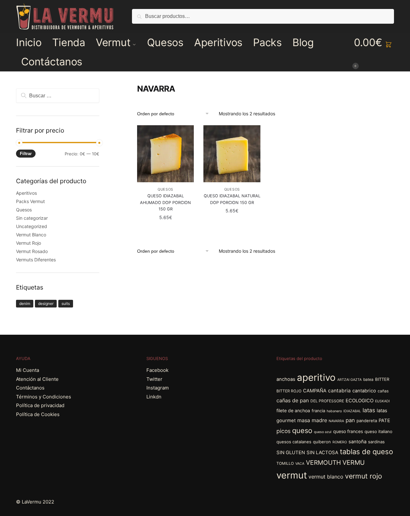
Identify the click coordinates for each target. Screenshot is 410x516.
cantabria (339, 391)
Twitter (154, 379)
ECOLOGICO (359, 401)
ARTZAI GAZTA (349, 380)
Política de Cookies (38, 414)
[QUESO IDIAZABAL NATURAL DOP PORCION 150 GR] (231, 153)
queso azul (323, 432)
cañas (383, 391)
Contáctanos (30, 388)
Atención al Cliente (37, 379)
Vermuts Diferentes (36, 259)
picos (283, 431)
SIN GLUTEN (290, 452)
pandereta (367, 420)
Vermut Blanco (31, 234)
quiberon (322, 441)
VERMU (353, 462)
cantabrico (364, 391)
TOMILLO (285, 463)
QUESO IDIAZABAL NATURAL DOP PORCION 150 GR (232, 199)
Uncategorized (31, 226)
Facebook (157, 370)
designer (45, 303)
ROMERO (339, 442)
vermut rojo (363, 476)
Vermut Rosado (32, 251)
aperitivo (316, 377)
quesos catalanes (293, 441)
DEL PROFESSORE (327, 400)
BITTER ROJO (288, 391)
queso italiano (378, 431)
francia (318, 410)
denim (24, 303)
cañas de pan (292, 400)
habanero (334, 411)
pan (350, 420)
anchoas (285, 379)
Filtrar (26, 153)
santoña (357, 442)
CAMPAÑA (314, 391)
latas (369, 410)
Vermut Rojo (28, 243)
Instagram (157, 388)
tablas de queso (366, 451)
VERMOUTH (323, 462)
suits (66, 303)
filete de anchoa (293, 410)
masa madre (312, 420)
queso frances (348, 431)
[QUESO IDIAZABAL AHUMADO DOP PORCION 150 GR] (165, 153)
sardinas (376, 441)
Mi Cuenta (27, 370)
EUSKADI (382, 401)
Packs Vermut (30, 201)
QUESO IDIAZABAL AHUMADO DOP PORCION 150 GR (165, 202)
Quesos (165, 189)
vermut (291, 475)
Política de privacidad (40, 405)
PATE (384, 420)
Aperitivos (26, 193)
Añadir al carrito (165, 230)
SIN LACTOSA (322, 452)
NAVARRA (336, 421)
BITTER (382, 379)
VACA (299, 464)
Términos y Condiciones (43, 397)
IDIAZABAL (352, 411)
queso (302, 430)
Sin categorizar (32, 218)
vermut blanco (325, 476)
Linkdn (153, 397)
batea (368, 379)
